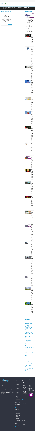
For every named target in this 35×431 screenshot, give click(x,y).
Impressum (30, 383)
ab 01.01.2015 (24, 412)
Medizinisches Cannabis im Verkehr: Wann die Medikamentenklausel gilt (32, 147)
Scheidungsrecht (28, 348)
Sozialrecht (27, 350)
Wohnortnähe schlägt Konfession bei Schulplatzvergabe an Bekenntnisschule (32, 102)
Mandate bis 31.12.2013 (24, 396)
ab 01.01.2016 (17, 396)
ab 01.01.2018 (17, 393)
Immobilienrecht (28, 332)
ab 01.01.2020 (17, 389)
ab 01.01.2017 (24, 411)
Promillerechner (18, 420)
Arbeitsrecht (28, 323)
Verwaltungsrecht (29, 368)
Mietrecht (15, 7)
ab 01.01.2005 (24, 416)
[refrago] (2, 8)
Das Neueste (5, 7)
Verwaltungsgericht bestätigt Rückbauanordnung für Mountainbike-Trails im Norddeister (32, 293)
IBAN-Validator (24, 426)
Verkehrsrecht (20, 7)
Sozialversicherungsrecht (28, 351)
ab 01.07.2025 (24, 403)
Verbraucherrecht (29, 361)
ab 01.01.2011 (24, 415)
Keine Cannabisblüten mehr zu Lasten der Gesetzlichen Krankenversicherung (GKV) (32, 187)
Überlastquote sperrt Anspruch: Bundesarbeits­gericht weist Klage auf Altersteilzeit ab (32, 117)
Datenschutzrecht (27, 326)
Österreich (24, 423)
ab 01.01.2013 (17, 400)
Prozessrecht (29, 340)
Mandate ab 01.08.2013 (24, 387)
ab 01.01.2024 (17, 384)
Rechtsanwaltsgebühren (24, 380)
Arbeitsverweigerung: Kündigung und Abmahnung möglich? (29, 21)
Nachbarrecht (27, 337)
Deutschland (24, 421)
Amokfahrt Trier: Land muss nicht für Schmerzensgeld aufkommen (32, 173)
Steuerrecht (30, 352)
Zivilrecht (27, 373)
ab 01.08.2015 (17, 397)
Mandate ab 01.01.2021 (24, 385)
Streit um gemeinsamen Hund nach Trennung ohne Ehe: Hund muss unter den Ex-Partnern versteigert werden (32, 264)
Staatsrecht (26, 352)
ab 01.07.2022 (24, 407)
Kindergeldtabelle (17, 402)
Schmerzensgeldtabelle (17, 425)
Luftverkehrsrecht (27, 334)
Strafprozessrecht (28, 353)
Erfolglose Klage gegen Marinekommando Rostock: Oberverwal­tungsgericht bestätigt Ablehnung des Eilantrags (32, 54)
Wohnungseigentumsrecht (29, 371)
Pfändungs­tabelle (24, 400)
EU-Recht (26, 328)
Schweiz (24, 424)
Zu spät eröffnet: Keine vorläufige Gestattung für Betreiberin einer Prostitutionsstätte (32, 201)
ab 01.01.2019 (17, 392)
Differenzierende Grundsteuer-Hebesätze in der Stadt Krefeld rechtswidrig (32, 215)
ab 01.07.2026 (24, 402)
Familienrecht (10, 7)
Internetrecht (26, 7)
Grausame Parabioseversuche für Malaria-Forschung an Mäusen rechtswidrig (32, 71)
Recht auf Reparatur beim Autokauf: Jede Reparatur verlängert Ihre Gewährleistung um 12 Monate (32, 231)
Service (4, 8)
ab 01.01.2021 (17, 388)
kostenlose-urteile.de (30, 386)
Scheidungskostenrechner (17, 423)
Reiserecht (27, 341)
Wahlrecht (26, 369)
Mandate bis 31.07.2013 (24, 388)
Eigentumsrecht (27, 327)
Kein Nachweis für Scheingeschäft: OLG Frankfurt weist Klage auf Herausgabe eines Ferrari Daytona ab (32, 133)
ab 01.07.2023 (24, 406)
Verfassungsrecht (27, 362)
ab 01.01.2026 (17, 381)
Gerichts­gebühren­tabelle (25, 391)
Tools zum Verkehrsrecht (17, 409)
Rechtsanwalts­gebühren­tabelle (25, 384)
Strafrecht (27, 355)
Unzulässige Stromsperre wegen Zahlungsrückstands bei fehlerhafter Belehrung (32, 38)
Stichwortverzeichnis (31, 380)
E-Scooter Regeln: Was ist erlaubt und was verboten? (32, 280)
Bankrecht (27, 325)
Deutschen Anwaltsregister (10, 392)
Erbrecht (31, 327)
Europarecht (29, 328)
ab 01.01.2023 (17, 385)
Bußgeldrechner (18, 413)
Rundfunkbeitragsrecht (27, 342)
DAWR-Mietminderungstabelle (31, 390)
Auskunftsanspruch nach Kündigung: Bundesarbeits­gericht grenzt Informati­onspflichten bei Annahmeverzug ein (32, 87)
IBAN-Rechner (23, 420)
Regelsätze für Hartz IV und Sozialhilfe (17, 405)
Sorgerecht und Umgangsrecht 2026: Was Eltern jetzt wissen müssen (32, 160)
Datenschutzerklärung (31, 382)
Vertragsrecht (28, 366)
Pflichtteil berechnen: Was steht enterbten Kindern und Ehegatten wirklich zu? (32, 247)
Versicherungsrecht (28, 365)
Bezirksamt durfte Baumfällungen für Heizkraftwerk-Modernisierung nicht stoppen (32, 308)
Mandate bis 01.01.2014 (24, 394)
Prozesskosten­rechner (24, 382)
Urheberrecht (27, 360)
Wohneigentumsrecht (28, 370)
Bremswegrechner (18, 411)
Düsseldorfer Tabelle (16, 380)
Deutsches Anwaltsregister (30, 388)
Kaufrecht (31, 333)
